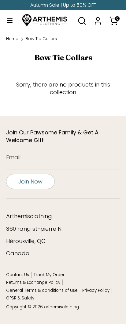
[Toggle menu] (8, 20)
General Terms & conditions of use (42, 290)
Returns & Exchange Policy (33, 282)
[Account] (98, 18)
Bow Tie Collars (41, 39)
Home (12, 39)
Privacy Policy (95, 290)
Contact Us (17, 275)
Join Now (30, 181)
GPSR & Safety (20, 298)
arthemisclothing (61, 307)
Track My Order (49, 275)
